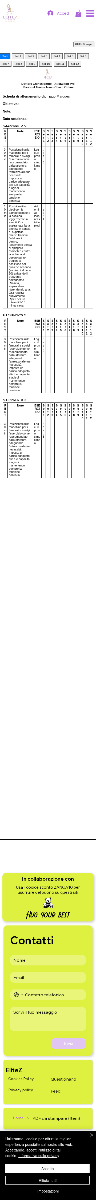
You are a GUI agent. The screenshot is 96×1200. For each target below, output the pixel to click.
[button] (78, 13)
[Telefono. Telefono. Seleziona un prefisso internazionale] (18, 995)
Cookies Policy (21, 1078)
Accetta (47, 1168)
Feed (56, 1091)
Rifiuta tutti (48, 1180)
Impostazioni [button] (48, 1191)
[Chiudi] (88, 1138)
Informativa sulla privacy (38, 1155)
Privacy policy (20, 1090)
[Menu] (90, 13)
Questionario (63, 1079)
